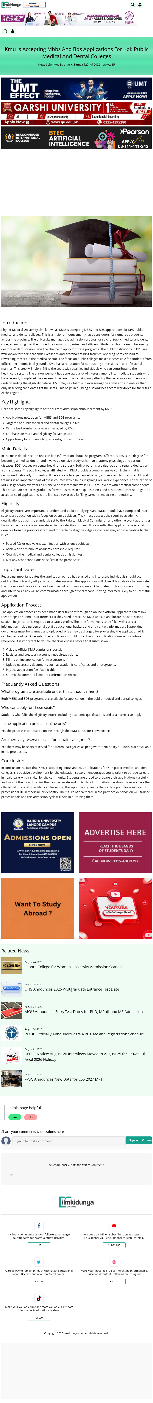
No (31, 1117)
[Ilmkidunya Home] (11, 5)
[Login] (140, 4)
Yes (15, 1117)
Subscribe (114, 1245)
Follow (39, 1281)
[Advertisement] (76, 180)
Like (39, 1245)
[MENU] (149, 4)
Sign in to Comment (140, 1140)
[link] (34, 4)
